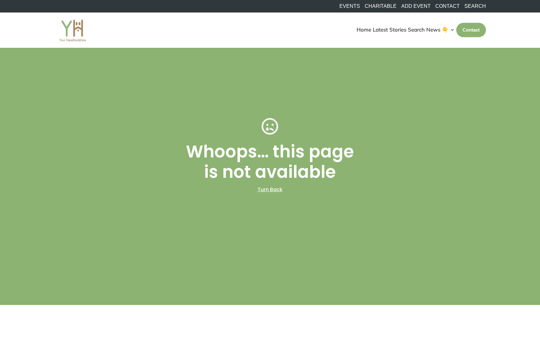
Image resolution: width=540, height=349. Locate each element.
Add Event (416, 6)
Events (349, 6)
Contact (447, 6)
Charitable (381, 6)
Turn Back (270, 189)
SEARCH (475, 6)
